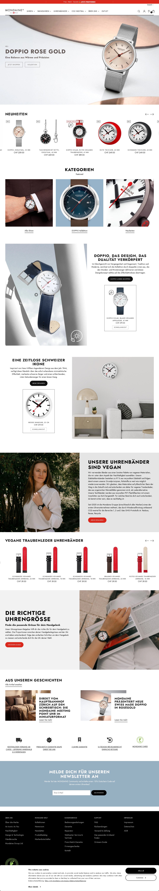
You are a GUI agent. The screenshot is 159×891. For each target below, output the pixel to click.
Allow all (141, 871)
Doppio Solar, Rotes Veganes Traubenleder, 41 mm (79, 151)
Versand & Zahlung (102, 830)
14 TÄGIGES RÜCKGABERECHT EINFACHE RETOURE (110, 748)
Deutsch (149, 5)
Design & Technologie (14, 835)
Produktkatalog (41, 835)
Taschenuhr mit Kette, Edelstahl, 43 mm (49, 151)
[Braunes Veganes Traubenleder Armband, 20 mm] (112, 560)
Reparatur (69, 830)
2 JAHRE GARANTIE (79, 747)
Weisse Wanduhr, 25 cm (38, 422)
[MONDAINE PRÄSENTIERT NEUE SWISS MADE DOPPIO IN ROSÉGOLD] (103, 707)
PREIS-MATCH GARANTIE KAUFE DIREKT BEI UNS (49, 748)
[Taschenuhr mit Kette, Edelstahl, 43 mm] (49, 133)
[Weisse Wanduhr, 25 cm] (39, 405)
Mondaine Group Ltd (14, 843)
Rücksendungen (100, 826)
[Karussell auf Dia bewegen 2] (78, 99)
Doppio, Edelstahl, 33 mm (19, 150)
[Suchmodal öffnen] (139, 11)
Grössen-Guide (100, 842)
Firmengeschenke (72, 846)
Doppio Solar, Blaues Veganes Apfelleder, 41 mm (120, 319)
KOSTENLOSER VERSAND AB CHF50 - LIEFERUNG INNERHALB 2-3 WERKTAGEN (19, 749)
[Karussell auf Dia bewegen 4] (83, 99)
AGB (126, 830)
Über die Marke (12, 822)
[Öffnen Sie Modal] (36, 294)
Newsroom (39, 826)
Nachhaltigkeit (11, 830)
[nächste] (113, 2)
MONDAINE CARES (140, 746)
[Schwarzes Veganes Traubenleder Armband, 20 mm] (21, 560)
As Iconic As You (12, 826)
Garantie (68, 826)
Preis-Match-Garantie (74, 842)
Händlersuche (11, 839)
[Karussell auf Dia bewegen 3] (81, 99)
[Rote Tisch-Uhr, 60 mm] (110, 133)
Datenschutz (129, 826)
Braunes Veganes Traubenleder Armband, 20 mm (112, 577)
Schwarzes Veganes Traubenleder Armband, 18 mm (51, 577)
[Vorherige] (46, 2)
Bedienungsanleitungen (74, 822)
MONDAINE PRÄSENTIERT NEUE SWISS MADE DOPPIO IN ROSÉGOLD (131, 703)
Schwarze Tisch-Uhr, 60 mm (140, 150)
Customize (139, 877)
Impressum (128, 822)
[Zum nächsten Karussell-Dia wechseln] (87, 99)
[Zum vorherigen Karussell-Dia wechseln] (71, 99)
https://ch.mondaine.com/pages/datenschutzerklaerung (65, 881)
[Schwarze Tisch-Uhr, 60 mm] (140, 133)
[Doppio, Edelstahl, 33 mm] (19, 133)
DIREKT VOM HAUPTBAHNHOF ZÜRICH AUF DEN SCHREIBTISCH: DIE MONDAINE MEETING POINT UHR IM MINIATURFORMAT (54, 708)
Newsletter (39, 830)
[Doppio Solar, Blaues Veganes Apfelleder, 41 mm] (120, 301)
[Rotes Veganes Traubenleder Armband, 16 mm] (142, 560)
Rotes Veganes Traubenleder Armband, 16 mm (142, 577)
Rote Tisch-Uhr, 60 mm (110, 150)
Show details (33, 887)
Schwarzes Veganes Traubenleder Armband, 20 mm (21, 577)
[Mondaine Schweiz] (14, 11)
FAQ (96, 822)
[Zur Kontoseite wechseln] (143, 11)
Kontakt (68, 850)
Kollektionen (40, 822)
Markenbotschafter (43, 839)
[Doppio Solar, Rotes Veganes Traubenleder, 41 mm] (79, 133)
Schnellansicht (120, 327)
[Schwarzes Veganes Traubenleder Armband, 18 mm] (52, 560)
